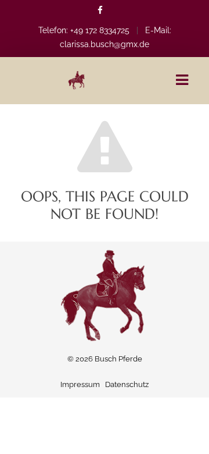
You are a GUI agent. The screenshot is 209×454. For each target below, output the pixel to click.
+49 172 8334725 (99, 30)
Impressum (80, 384)
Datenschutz (127, 384)
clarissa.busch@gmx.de (104, 44)
